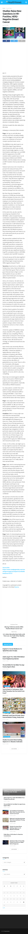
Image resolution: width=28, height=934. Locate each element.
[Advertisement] (14, 58)
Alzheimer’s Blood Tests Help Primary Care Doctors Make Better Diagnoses (17, 842)
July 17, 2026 (5, 652)
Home (4, 8)
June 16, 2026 (5, 25)
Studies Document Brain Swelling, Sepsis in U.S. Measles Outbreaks (16, 828)
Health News (9, 8)
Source (17, 587)
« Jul (4, 907)
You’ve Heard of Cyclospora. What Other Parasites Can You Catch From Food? (13, 691)
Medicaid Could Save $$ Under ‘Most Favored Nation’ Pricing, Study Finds (17, 820)
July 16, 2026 (5, 695)
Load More (14, 748)
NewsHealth (6, 931)
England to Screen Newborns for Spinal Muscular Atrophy (12, 791)
